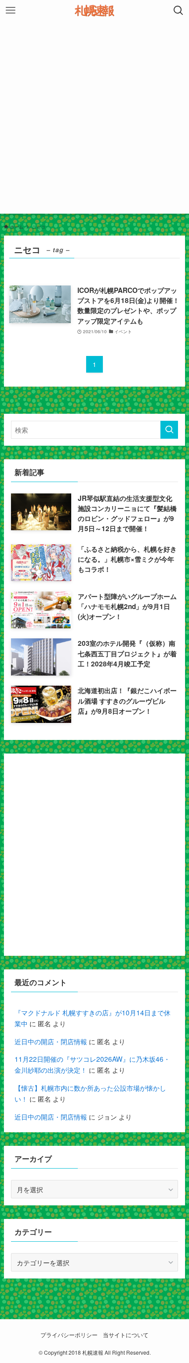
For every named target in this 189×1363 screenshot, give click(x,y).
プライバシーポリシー (69, 1335)
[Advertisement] (94, 119)
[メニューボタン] (10, 10)
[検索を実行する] (169, 430)
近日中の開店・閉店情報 (51, 1041)
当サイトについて (126, 1335)
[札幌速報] (94, 10)
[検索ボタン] (178, 10)
